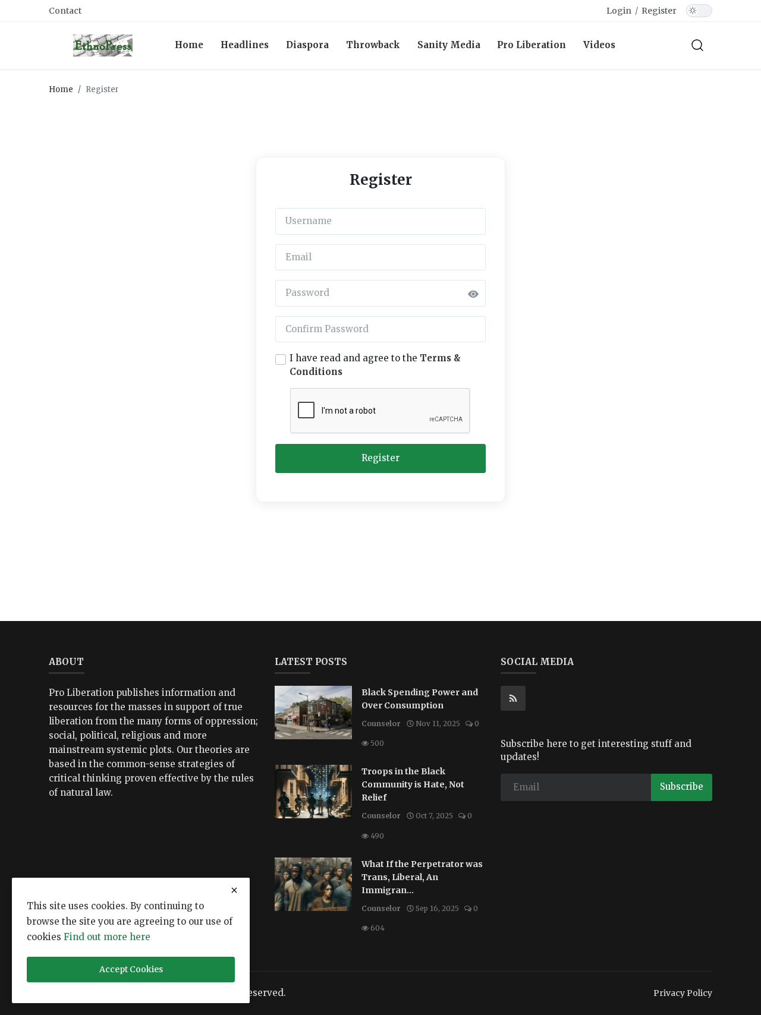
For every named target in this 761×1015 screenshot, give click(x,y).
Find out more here (107, 937)
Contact (65, 10)
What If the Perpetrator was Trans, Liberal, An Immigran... (422, 877)
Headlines (245, 45)
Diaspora (307, 45)
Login (618, 10)
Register (659, 10)
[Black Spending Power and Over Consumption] (313, 712)
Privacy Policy (682, 993)
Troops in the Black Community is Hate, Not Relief (412, 784)
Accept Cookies (131, 969)
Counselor (381, 723)
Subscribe (681, 786)
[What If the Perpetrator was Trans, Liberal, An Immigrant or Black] (313, 884)
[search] (697, 45)
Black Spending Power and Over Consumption (419, 699)
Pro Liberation (531, 45)
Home (189, 45)
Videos (599, 45)
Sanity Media (448, 45)
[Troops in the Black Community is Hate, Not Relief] (313, 791)
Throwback (373, 45)
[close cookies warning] (234, 890)
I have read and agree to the (375, 364)
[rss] (513, 698)
